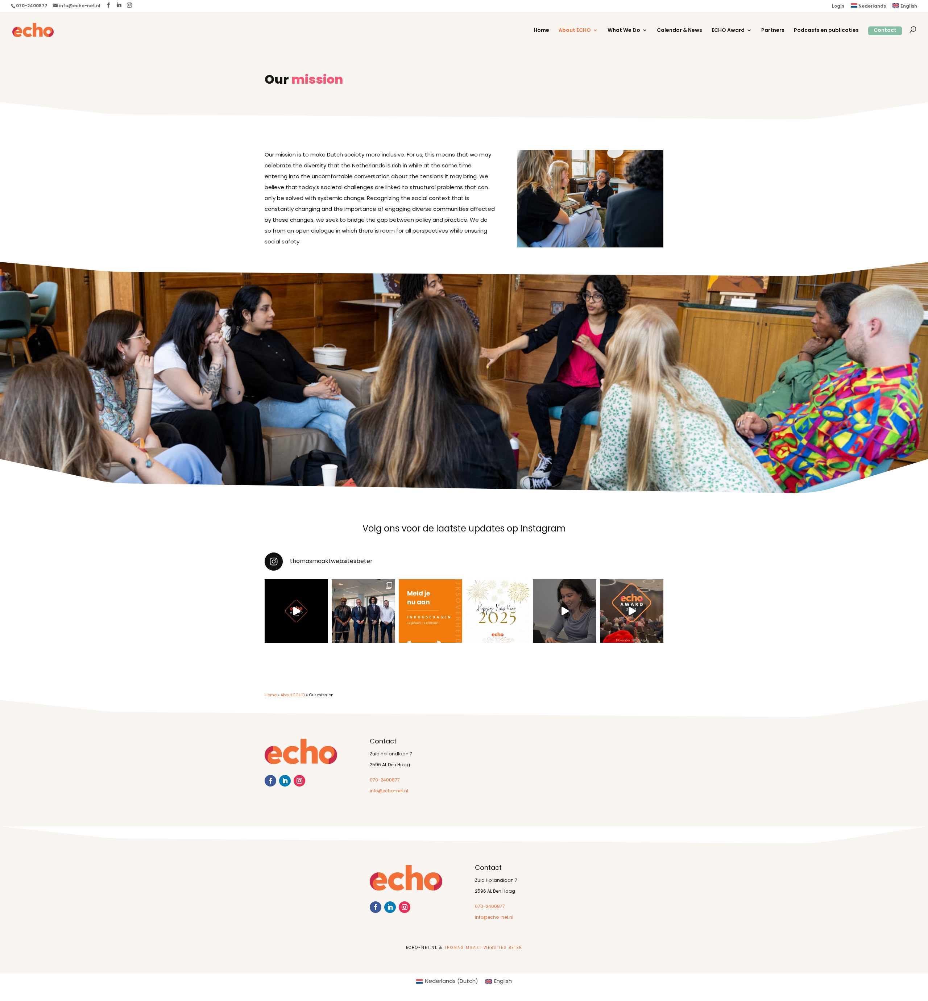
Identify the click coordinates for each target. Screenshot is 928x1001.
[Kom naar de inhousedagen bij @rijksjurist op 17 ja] (430, 611)
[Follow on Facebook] (270, 781)
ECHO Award (728, 30)
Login (838, 6)
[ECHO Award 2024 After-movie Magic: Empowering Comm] (296, 611)
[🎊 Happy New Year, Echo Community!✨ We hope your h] (497, 611)
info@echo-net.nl (389, 791)
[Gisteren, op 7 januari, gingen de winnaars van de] (363, 611)
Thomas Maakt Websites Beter (483, 948)
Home (541, 30)
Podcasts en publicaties (826, 30)
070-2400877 (385, 780)
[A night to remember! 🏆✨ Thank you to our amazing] (631, 611)
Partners (772, 30)
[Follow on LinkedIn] (285, 781)
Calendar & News (679, 30)
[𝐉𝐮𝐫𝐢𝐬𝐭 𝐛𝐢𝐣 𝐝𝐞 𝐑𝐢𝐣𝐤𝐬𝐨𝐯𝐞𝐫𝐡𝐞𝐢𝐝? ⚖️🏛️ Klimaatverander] (564, 611)
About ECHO (575, 30)
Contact (885, 30)
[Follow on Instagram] (299, 781)
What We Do (624, 30)
